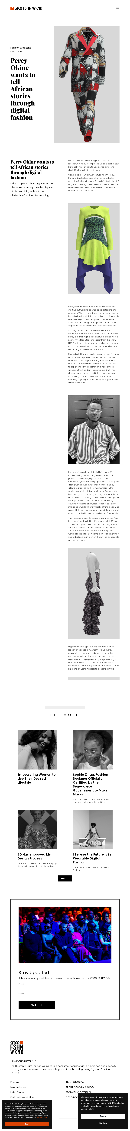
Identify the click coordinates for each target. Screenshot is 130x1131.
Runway (14, 1082)
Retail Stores (17, 1092)
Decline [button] (103, 1123)
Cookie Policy (87, 1109)
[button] (116, 8)
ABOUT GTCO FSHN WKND (80, 1087)
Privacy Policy (42, 1117)
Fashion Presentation (22, 1097)
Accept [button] (103, 1116)
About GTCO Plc (75, 1082)
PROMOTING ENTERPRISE (78, 1092)
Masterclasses (18, 1087)
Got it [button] (27, 1124)
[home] (26, 8)
